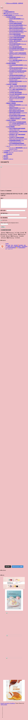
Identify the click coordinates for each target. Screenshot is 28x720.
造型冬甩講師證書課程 (15, 34)
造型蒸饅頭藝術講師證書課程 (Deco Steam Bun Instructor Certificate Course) (18, 50)
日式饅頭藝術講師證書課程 (16, 101)
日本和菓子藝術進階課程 (15, 92)
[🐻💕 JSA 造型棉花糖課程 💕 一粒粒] (14, 399)
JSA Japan (5, 157)
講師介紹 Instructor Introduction (10, 13)
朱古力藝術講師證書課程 (15, 47)
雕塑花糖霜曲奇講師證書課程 (16, 111)
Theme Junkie (4, 704)
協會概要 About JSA (8, 152)
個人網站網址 (4, 217)
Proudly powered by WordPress (8, 703)
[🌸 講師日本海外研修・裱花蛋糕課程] (14, 305)
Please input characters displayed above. (10, 222)
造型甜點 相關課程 (11, 17)
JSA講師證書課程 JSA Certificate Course (13, 15)
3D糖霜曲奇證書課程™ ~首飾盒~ (17, 118)
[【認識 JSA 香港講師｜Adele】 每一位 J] (14, 415)
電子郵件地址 (4, 213)
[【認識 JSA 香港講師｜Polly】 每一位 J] (14, 321)
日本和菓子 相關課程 (11, 84)
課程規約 (5, 156)
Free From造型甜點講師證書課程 (17, 36)
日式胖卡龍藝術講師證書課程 (16, 37)
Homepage (5, 10)
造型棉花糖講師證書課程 (15, 23)
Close (2, 7)
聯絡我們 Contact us (8, 159)
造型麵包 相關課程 (11, 120)
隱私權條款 (9, 154)
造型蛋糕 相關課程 (11, 63)
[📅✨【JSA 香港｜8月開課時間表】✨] (14, 462)
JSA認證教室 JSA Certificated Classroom (13, 150)
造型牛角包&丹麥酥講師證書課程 (17, 122)
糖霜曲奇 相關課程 (11, 103)
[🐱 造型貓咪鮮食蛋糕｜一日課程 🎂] (14, 384)
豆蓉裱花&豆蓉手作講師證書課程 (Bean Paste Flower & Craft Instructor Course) (17, 54)
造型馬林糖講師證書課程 (15, 39)
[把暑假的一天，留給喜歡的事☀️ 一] (14, 290)
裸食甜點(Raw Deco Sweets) (16, 21)
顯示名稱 (3, 210)
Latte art (8, 146)
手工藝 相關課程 (10, 126)
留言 (2, 198)
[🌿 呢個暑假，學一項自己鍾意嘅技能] (14, 494)
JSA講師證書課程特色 (9, 12)
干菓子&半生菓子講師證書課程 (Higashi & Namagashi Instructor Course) (17, 98)
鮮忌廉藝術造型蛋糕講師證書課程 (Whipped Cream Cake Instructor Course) (17, 72)
